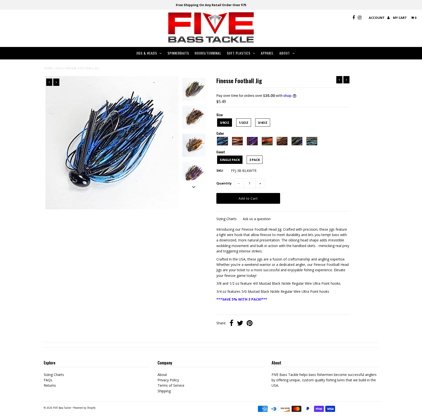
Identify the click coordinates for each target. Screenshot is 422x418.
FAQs (48, 380)
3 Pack (254, 160)
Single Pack (230, 160)
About (284, 53)
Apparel (267, 53)
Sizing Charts (227, 218)
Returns (50, 385)
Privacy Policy (168, 380)
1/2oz (243, 122)
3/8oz (224, 122)
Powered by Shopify (84, 407)
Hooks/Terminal (208, 53)
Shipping (164, 391)
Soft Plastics (238, 53)
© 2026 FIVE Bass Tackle (57, 407)
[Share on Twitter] (240, 324)
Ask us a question (257, 218)
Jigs (59, 68)
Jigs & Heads (146, 53)
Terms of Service (171, 385)
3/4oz (262, 122)
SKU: (220, 170)
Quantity (224, 183)
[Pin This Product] (250, 324)
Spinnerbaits (178, 53)
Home (48, 68)
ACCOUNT (377, 17)
